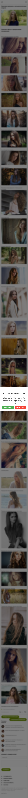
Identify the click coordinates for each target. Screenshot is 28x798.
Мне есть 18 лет (8, 407)
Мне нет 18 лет (20, 407)
